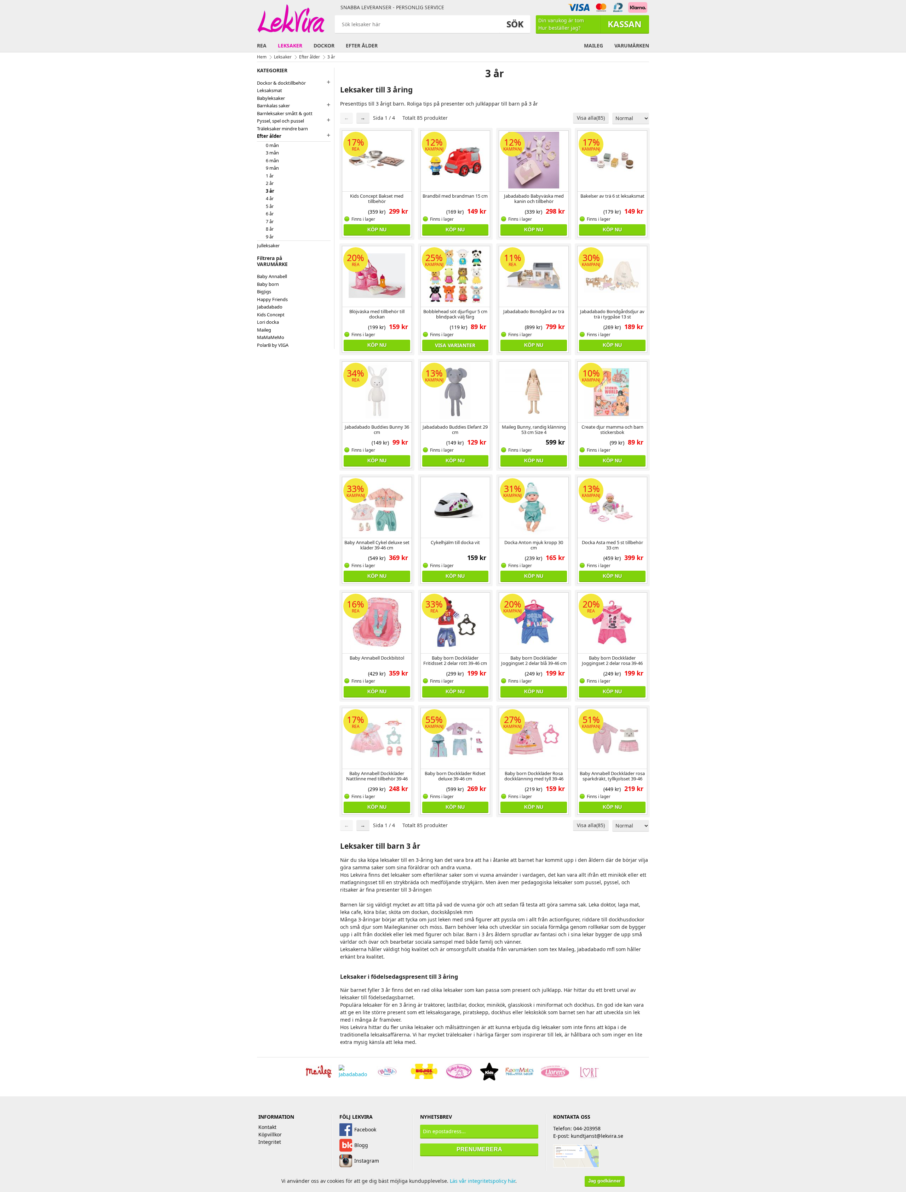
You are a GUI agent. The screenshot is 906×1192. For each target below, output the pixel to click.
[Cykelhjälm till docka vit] (455, 506)
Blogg (361, 1145)
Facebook (365, 1129)
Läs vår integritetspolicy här (482, 1180)
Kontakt (267, 1127)
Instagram (366, 1160)
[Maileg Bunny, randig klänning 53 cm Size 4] (533, 391)
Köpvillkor (270, 1134)
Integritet (269, 1142)
